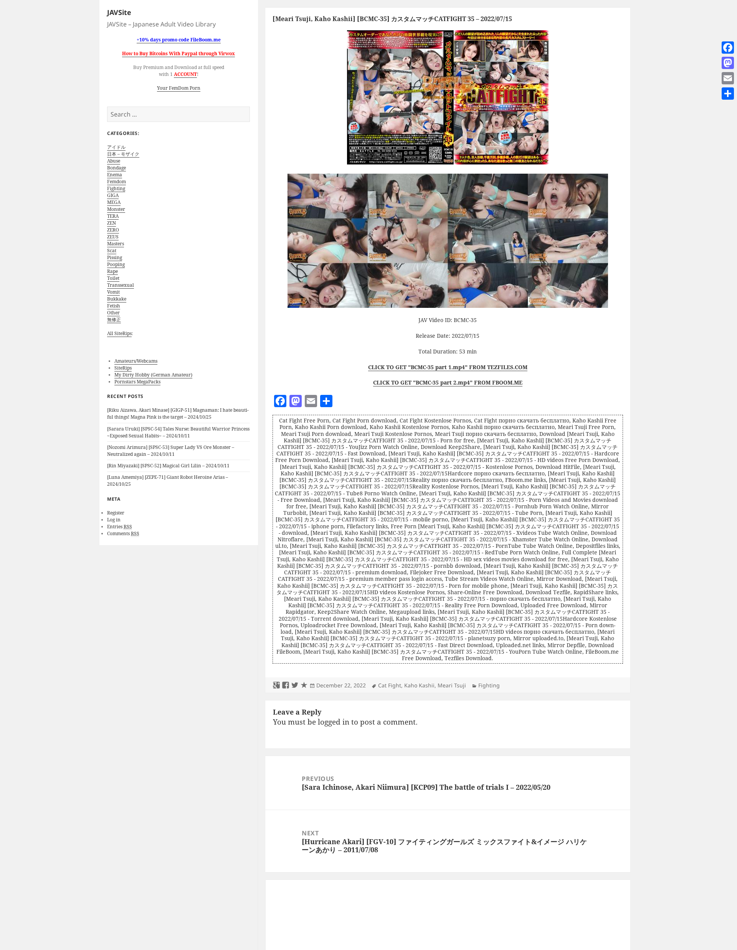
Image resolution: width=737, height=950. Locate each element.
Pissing (114, 257)
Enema (114, 174)
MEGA (114, 202)
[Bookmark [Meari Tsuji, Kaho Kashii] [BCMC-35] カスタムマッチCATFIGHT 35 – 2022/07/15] (304, 685)
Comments (123, 533)
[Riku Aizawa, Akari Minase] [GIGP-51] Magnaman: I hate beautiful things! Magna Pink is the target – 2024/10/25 (178, 413)
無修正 (114, 319)
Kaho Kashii (419, 685)
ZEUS (113, 236)
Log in (114, 519)
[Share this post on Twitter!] (295, 685)
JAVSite (119, 12)
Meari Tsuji (452, 685)
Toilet (113, 278)
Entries (119, 526)
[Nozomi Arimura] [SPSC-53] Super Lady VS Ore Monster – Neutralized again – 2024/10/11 (170, 450)
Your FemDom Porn (178, 88)
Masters (115, 243)
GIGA (113, 195)
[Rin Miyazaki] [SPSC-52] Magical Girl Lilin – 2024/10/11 (168, 465)
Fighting (116, 188)
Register (115, 513)
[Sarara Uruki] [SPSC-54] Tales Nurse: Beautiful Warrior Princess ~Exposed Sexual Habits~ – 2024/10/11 (178, 432)
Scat (111, 250)
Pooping (116, 264)
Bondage (116, 167)
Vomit (113, 292)
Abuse (113, 161)
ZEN (111, 223)
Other (113, 312)
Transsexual (120, 285)
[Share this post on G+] (276, 685)
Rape (112, 271)
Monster (116, 209)
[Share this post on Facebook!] (285, 685)
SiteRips (123, 368)
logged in (333, 722)
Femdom (116, 181)
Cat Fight (389, 685)
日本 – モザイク (123, 154)
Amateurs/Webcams (135, 361)
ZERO (113, 230)
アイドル (116, 147)
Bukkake (116, 299)
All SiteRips (119, 333)
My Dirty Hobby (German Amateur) (153, 374)
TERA (113, 216)
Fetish (113, 305)
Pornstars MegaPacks (137, 381)
